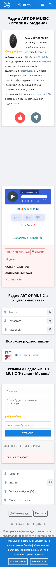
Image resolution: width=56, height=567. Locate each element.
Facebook (15, 329)
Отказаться (39, 561)
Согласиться (18, 561)
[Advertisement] (28, 156)
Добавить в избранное (28, 238)
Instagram (15, 321)
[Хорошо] (16, 417)
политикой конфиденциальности (25, 550)
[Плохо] (9, 417)
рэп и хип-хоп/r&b (41, 94)
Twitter (13, 312)
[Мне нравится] (20, 117)
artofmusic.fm (28, 70)
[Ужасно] (6, 417)
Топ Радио (41, 56)
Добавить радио (20, 513)
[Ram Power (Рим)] (8, 359)
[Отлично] (19, 417)
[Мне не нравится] (36, 117)
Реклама (40, 513)
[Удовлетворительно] (13, 417)
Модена (46, 61)
